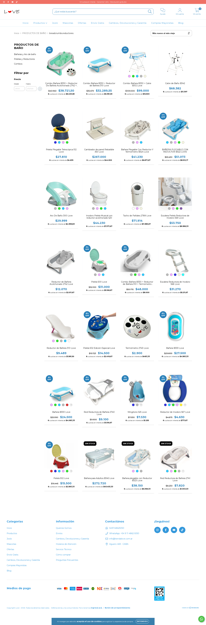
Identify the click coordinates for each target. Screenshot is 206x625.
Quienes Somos (63, 528)
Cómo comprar (63, 554)
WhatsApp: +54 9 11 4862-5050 (124, 533)
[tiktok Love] (16, 2)
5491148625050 (116, 528)
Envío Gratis (97, 23)
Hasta (28, 84)
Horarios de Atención (66, 544)
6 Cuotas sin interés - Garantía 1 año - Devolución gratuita (103, 2)
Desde (16, 84)
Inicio (26, 23)
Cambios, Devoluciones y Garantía (127, 23)
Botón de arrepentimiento (117, 608)
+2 (71, 405)
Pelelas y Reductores (24, 59)
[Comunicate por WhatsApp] (201, 619)
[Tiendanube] (190, 608)
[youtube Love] (13, 2)
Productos (39, 23)
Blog (180, 23)
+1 (183, 471)
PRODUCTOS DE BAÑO (34, 33)
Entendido (142, 621)
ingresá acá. (96, 608)
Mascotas (68, 23)
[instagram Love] (4, 2)
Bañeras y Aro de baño (25, 54)
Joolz (55, 23)
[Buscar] (150, 11)
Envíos (59, 533)
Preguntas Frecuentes (67, 560)
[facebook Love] (8, 2)
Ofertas (82, 23)
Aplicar (40, 89)
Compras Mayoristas (162, 23)
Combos (18, 64)
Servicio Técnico (63, 549)
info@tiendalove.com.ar (120, 538)
